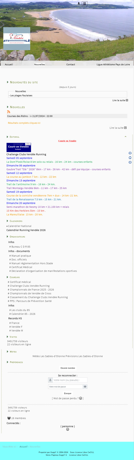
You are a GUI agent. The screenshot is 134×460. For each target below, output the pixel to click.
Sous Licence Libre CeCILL (82, 452)
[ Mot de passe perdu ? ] (68, 398)
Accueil (23, 446)
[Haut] (130, 153)
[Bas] (130, 162)
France (15, 322)
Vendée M (17, 330)
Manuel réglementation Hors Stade (32, 263)
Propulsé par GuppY (48, 452)
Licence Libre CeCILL (78, 455)
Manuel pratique (21, 255)
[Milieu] (130, 157)
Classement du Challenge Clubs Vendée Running (39, 297)
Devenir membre (68, 368)
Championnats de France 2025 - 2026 (32, 289)
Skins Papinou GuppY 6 (57, 455)
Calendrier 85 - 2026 (23, 313)
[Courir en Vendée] (16, 38)
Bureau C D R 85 (21, 246)
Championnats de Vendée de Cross (30, 293)
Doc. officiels (19, 259)
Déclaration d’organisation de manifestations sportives (44, 270)
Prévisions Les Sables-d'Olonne (84, 356)
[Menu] (85, 3)
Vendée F (17, 326)
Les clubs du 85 (21, 310)
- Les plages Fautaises (20, 95)
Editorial (68, 136)
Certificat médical (20, 282)
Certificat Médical (22, 267)
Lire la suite (119, 100)
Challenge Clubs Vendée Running (30, 285)
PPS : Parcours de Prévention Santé (31, 301)
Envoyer (67, 393)
